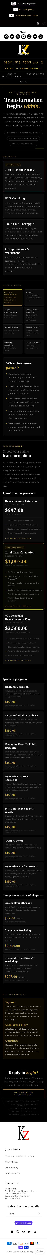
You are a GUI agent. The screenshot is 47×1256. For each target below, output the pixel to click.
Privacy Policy (11, 1162)
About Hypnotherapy (11, 75)
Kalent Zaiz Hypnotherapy (23, 69)
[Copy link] (40, 36)
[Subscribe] (39, 1214)
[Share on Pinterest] (18, 36)
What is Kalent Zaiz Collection (19, 1156)
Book (23, 82)
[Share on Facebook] (6, 36)
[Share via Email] (35, 36)
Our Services (35, 74)
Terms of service (12, 1173)
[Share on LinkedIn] (23, 36)
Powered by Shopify (32, 1252)
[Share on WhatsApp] (29, 36)
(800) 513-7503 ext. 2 (23, 62)
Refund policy (11, 1168)
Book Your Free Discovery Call (23, 1094)
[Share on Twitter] (12, 36)
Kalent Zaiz (18, 1252)
